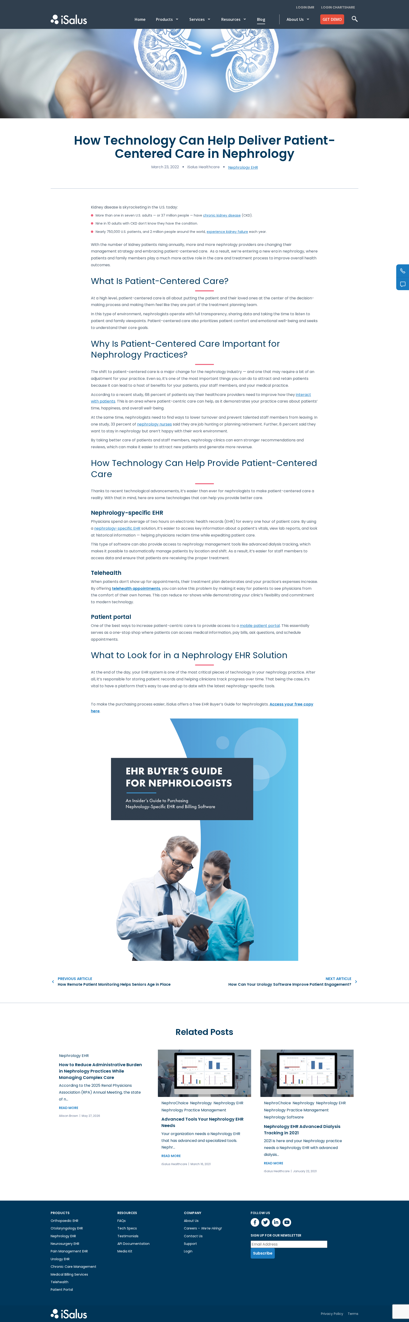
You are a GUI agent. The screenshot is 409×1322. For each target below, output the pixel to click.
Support (190, 1243)
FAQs (121, 1220)
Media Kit (124, 1251)
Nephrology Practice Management (193, 1110)
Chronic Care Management (73, 1266)
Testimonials (127, 1236)
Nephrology (201, 1103)
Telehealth (59, 1282)
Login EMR (305, 7)
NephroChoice (174, 1103)
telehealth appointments (136, 588)
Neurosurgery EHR (65, 1243)
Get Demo (332, 19)
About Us (295, 19)
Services (197, 19)
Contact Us (193, 1236)
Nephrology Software (284, 1117)
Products (164, 19)
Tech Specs (127, 1228)
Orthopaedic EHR (64, 1220)
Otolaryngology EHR (67, 1228)
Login (188, 1251)
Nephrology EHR (243, 167)
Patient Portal (62, 1289)
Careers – (203, 1228)
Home (140, 19)
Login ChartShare (338, 7)
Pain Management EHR (69, 1251)
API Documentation (133, 1243)
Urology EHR (60, 1259)
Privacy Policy (332, 1313)
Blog (261, 19)
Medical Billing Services (69, 1274)
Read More (68, 1107)
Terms (353, 1313)
